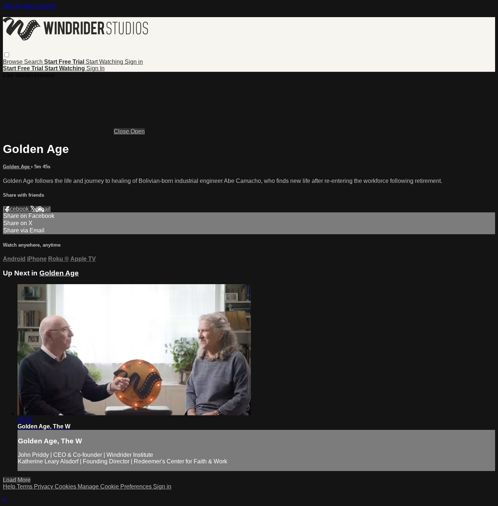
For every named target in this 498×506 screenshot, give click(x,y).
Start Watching (105, 62)
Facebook (16, 209)
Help (10, 486)
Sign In (95, 68)
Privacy (44, 486)
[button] (6, 54)
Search (34, 62)
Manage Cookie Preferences (115, 486)
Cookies (66, 486)
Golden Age (17, 166)
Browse (13, 62)
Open (138, 131)
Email (43, 209)
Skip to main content (29, 6)
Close (122, 131)
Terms (25, 486)
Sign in (134, 62)
